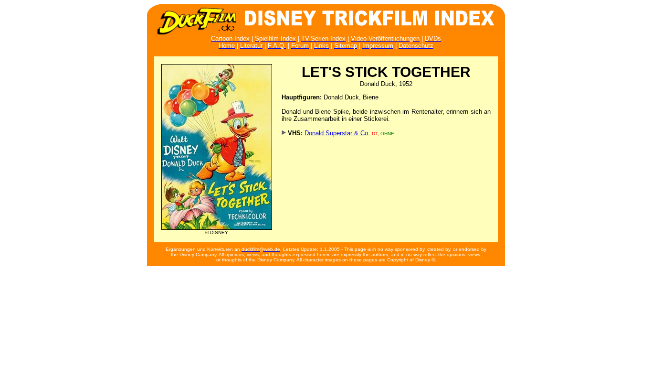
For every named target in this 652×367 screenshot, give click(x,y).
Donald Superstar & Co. (337, 133)
